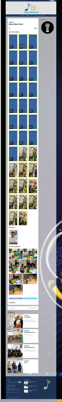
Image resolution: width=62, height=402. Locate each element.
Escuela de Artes (11, 0)
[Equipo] (15, 366)
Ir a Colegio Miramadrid (21, 0)
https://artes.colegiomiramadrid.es (15, 390)
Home (13, 397)
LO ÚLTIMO (36, 15)
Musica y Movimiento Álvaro (29, 332)
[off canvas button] (8, 15)
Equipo (25, 0)
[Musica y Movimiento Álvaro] (15, 336)
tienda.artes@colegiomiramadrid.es (14, 392)
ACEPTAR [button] (59, 400)
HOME (20, 15)
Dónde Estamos (16, 0)
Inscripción (27, 15)
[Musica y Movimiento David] (15, 351)
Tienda (40, 15)
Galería (43, 15)
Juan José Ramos (27, 317)
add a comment (12, 302)
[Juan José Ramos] (15, 321)
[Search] (53, 15)
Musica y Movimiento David (29, 347)
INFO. (32, 15)
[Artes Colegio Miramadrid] (31, 8)
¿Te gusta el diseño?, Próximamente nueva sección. (33, 390)
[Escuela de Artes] (9, 397)
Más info (56, 400)
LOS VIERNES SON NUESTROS (32, 381)
